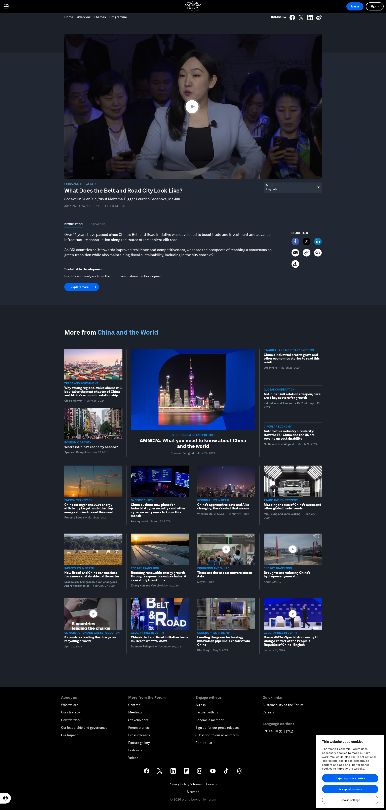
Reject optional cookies (350, 778)
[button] (193, 106)
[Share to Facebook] (292, 17)
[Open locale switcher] (5, 798)
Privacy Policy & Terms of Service (193, 784)
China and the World (80, 183)
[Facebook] (295, 241)
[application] (193, 106)
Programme (118, 17)
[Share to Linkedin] (310, 17)
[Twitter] (306, 241)
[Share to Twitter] (301, 17)
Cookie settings (350, 800)
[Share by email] (295, 253)
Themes (100, 17)
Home (68, 17)
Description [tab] (73, 224)
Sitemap (193, 792)
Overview (83, 17)
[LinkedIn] (318, 241)
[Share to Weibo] (319, 17)
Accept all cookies (350, 789)
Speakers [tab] (98, 224)
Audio (270, 185)
